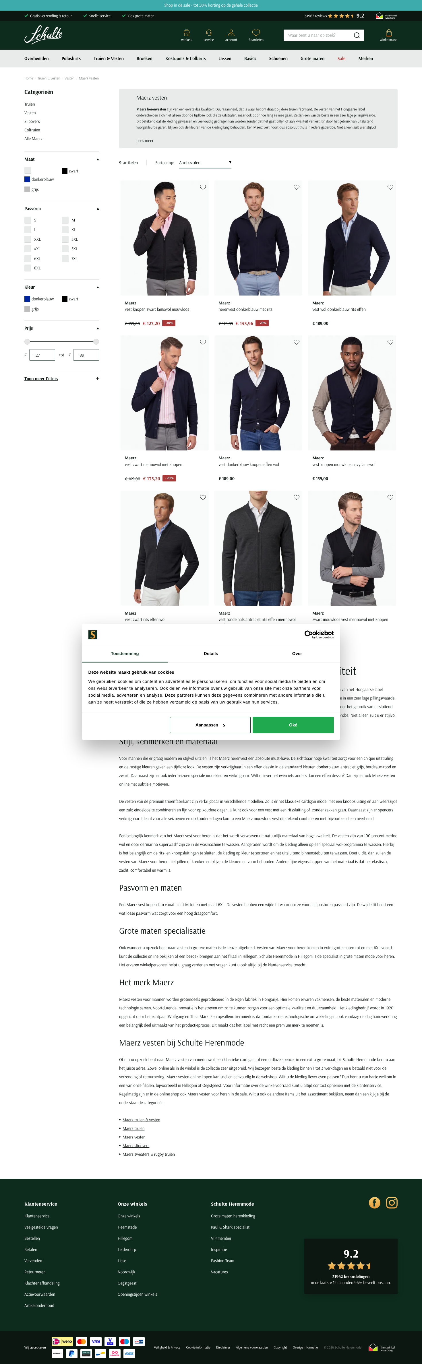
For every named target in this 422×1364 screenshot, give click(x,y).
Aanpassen (206, 724)
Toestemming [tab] (125, 653)
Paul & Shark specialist (230, 1227)
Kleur (29, 287)
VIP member (221, 1238)
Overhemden (36, 58)
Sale (342, 58)
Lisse (122, 1260)
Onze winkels (132, 1203)
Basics (250, 58)
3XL (74, 239)
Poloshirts (71, 58)
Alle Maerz (33, 138)
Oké (293, 724)
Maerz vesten (134, 1137)
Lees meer (145, 140)
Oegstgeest (127, 1283)
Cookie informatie (198, 1347)
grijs (35, 189)
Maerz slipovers (136, 1145)
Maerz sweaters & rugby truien (149, 1154)
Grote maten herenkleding (233, 1216)
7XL (74, 258)
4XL (37, 248)
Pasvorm (32, 208)
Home (28, 78)
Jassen (225, 58)
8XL (37, 268)
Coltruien (32, 130)
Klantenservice (40, 1203)
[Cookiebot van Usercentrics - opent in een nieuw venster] (309, 635)
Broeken (144, 58)
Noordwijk (126, 1271)
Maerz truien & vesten (141, 1119)
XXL (37, 239)
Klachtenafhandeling (42, 1283)
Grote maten (313, 58)
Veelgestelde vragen (41, 1227)
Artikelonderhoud (39, 1305)
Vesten (69, 78)
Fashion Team (222, 1260)
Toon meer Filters (41, 378)
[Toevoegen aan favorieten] (203, 187)
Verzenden (33, 1260)
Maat (29, 159)
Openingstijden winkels (137, 1294)
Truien (29, 104)
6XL (37, 258)
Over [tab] (297, 653)
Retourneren (35, 1271)
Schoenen (278, 58)
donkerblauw (43, 179)
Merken (365, 58)
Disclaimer (223, 1347)
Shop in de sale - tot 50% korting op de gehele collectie (211, 5)
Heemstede (127, 1227)
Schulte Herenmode (232, 1203)
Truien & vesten (49, 78)
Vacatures (219, 1271)
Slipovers (32, 121)
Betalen (30, 1249)
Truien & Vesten (109, 58)
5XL (74, 248)
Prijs (28, 328)
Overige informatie (305, 1347)
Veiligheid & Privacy (167, 1347)
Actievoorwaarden (39, 1294)
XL (73, 229)
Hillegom (125, 1238)
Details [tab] (211, 653)
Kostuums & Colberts (185, 58)
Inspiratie (219, 1249)
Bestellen (32, 1238)
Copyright (280, 1347)
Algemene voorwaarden (252, 1347)
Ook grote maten (141, 15)
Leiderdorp (127, 1249)
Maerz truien (133, 1128)
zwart (73, 171)
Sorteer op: (164, 162)
